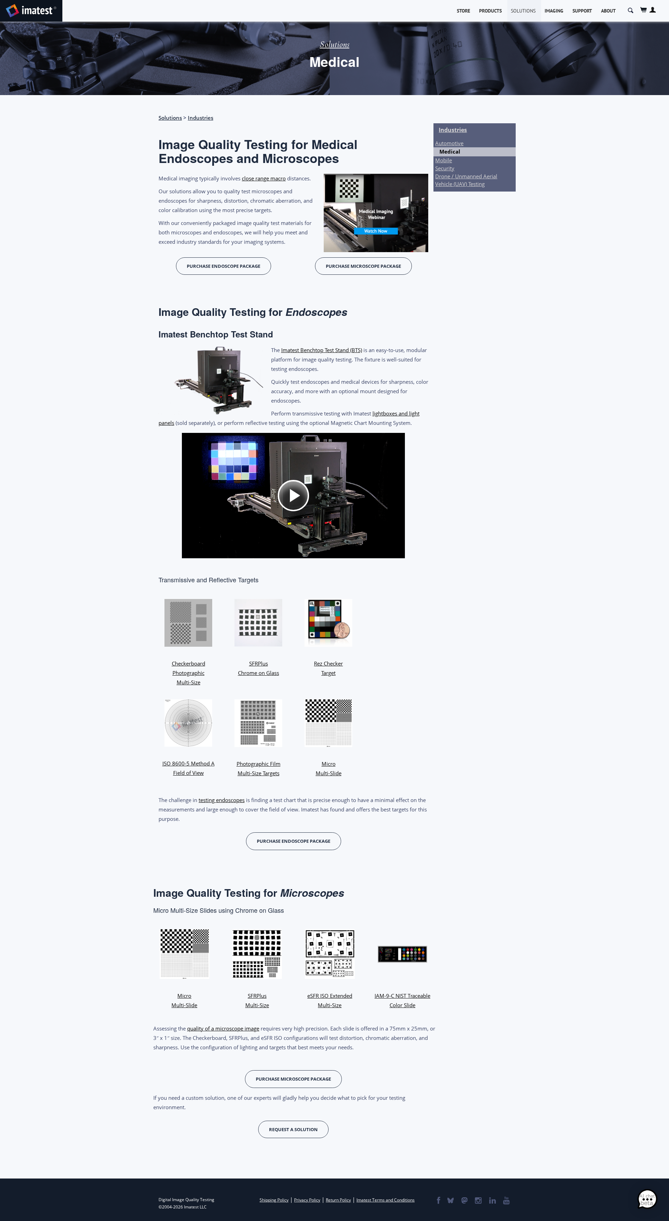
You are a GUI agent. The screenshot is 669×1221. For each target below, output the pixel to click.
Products (490, 11)
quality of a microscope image (223, 1028)
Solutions (523, 11)
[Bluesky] (450, 1201)
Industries (200, 117)
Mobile (443, 160)
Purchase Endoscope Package (223, 266)
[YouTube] (506, 1201)
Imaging (554, 11)
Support (582, 11)
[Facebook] (438, 1201)
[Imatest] (31, 9)
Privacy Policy (307, 1200)
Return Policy (338, 1200)
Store (463, 11)
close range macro (264, 178)
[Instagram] (478, 1201)
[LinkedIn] (492, 1201)
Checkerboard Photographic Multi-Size (188, 673)
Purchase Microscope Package (363, 266)
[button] (647, 1199)
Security (444, 168)
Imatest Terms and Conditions (385, 1200)
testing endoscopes (222, 799)
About (608, 11)
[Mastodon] (464, 1201)
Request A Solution (293, 1129)
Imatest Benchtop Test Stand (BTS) (321, 350)
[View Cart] (643, 10)
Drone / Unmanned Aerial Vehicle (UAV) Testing (466, 180)
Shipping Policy (274, 1200)
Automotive (449, 143)
